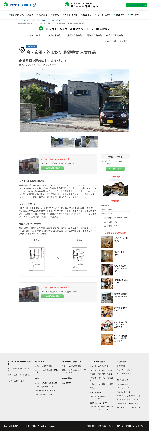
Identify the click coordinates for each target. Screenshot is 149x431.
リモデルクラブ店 (123, 370)
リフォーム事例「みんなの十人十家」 (19, 376)
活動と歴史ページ (123, 392)
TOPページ (34, 35)
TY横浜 (109, 370)
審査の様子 (123, 41)
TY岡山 (92, 384)
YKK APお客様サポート (43, 394)
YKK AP (110, 407)
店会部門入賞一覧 (114, 35)
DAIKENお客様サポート (44, 390)
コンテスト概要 (111, 41)
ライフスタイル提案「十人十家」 (18, 369)
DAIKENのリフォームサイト (128, 403)
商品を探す (66, 383)
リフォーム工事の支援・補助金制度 (47, 371)
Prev (22, 101)
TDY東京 (101, 370)
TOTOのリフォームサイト (127, 399)
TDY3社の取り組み (30, 21)
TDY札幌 (93, 370)
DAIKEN (101, 396)
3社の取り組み (122, 384)
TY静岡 (109, 374)
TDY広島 (110, 378)
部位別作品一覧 (74, 35)
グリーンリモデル (123, 388)
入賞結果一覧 (54, 35)
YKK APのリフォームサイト (127, 407)
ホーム (19, 21)
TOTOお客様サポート (43, 387)
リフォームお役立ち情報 (71, 366)
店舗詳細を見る (53, 168)
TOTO (92, 396)
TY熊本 (92, 388)
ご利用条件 (90, 426)
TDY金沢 (101, 374)
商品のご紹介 (116, 168)
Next (127, 101)
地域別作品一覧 (94, 35)
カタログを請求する (136, 5)
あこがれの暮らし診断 (15, 381)
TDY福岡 (110, 384)
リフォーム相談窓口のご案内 (46, 383)
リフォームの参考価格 (43, 366)
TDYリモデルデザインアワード (129, 396)
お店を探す (121, 366)
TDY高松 (101, 384)
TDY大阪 (101, 378)
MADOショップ (123, 373)
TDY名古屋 (93, 379)
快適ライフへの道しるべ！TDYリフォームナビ (74, 371)
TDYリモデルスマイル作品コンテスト (50, 21)
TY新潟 (92, 374)
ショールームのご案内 (98, 366)
